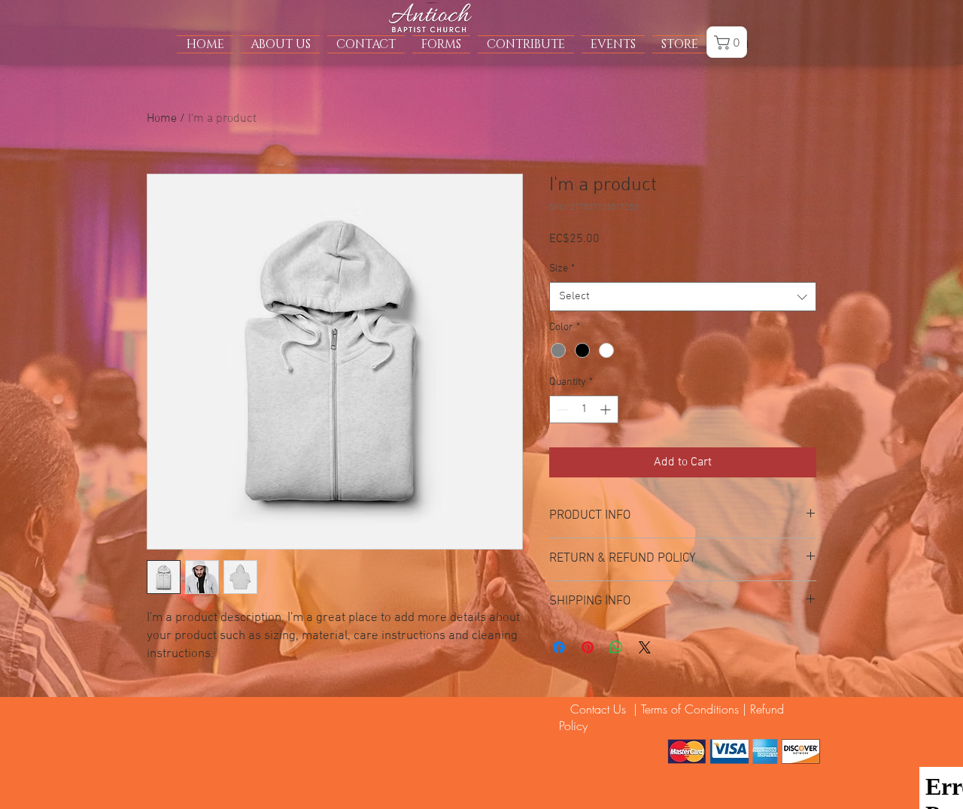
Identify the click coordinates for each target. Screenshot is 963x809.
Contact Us (594, 709)
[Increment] (606, 409)
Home (162, 118)
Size (562, 268)
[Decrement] (560, 409)
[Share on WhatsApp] (616, 647)
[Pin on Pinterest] (588, 647)
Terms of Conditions (690, 709)
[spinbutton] (583, 409)
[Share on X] (645, 647)
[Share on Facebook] (559, 647)
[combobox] (682, 296)
